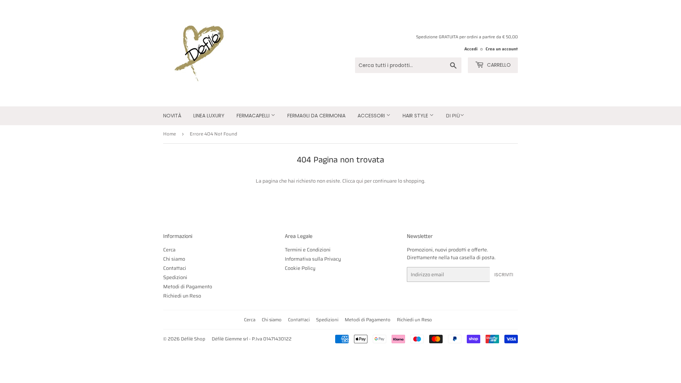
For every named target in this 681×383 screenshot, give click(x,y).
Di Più (453, 116)
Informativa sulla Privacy (313, 259)
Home (169, 134)
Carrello (498, 64)
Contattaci (174, 268)
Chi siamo (174, 259)
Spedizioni (175, 277)
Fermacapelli (254, 115)
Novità (172, 115)
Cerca (169, 250)
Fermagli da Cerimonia (316, 115)
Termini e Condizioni (308, 250)
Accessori (372, 115)
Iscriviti (503, 275)
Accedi (470, 48)
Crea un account (502, 48)
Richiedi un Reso (182, 296)
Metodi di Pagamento (187, 286)
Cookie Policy (300, 268)
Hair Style (416, 115)
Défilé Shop (193, 339)
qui (359, 181)
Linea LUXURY (209, 115)
